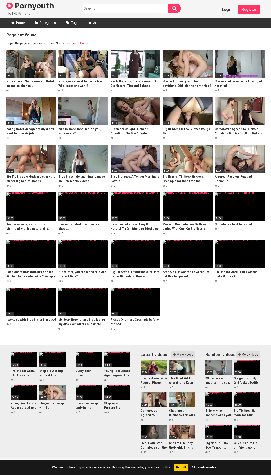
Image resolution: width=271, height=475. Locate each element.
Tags (74, 23)
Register (249, 9)
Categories (48, 23)
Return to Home (77, 43)
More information (204, 467)
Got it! (181, 467)
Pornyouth (33, 5)
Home (20, 23)
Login (226, 9)
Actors (98, 23)
